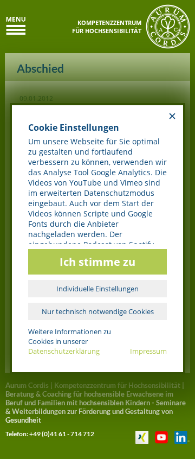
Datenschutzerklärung (64, 351)
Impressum (148, 351)
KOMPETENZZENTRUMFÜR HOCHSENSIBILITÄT (106, 26)
